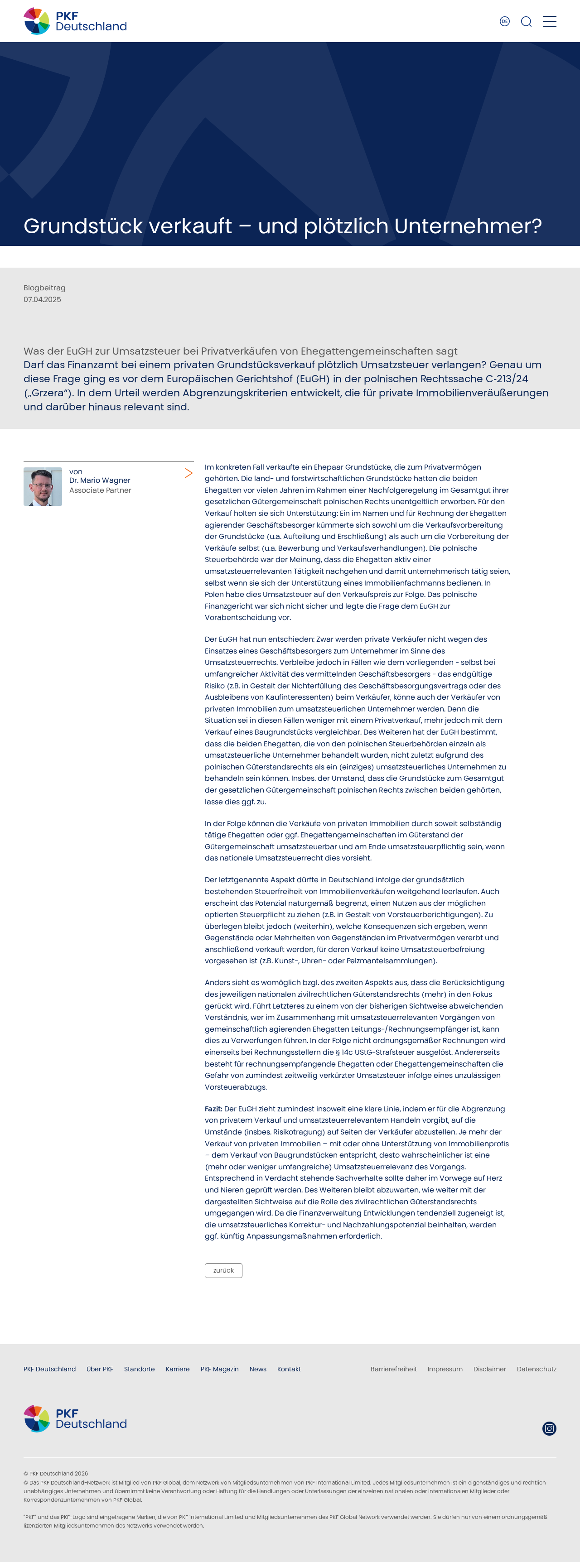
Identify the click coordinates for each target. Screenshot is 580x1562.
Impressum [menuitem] (445, 1369)
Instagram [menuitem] (549, 1429)
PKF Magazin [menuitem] (220, 1369)
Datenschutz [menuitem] (536, 1369)
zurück (223, 1270)
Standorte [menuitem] (139, 1369)
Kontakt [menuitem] (289, 1369)
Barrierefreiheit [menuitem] (394, 1369)
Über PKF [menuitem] (100, 1369)
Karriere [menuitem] (178, 1369)
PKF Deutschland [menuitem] (50, 1369)
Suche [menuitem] (526, 21)
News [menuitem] (258, 1369)
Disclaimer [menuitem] (490, 1369)
